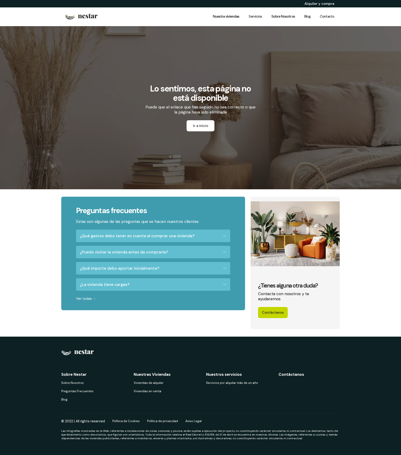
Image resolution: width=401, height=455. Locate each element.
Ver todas (84, 298)
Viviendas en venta (147, 391)
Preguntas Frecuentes (77, 391)
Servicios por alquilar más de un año (232, 383)
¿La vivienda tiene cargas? (104, 284)
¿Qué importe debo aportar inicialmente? (119, 268)
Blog (64, 399)
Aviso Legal (193, 421)
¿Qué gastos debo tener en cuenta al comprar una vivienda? (137, 235)
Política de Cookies (126, 421)
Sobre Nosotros (72, 383)
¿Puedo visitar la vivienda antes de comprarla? (124, 252)
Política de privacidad (162, 421)
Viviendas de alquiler (149, 383)
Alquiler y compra (319, 3)
